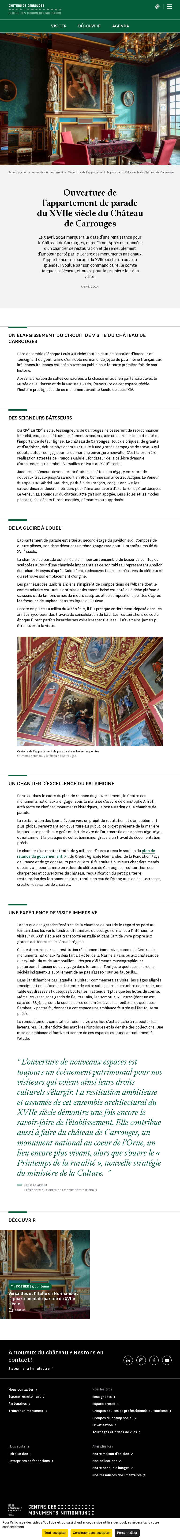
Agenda (120, 26)
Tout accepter (55, 1533)
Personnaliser (127, 1533)
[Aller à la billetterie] (157, 6)
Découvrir (89, 26)
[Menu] (169, 6)
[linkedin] (128, 1360)
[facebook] (154, 1360)
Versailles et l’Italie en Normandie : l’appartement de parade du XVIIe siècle (43, 1299)
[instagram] (141, 1360)
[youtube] (167, 1360)
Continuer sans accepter (91, 1533)
